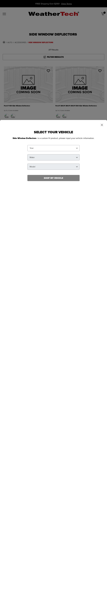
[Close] (101, 125)
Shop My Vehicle (53, 178)
